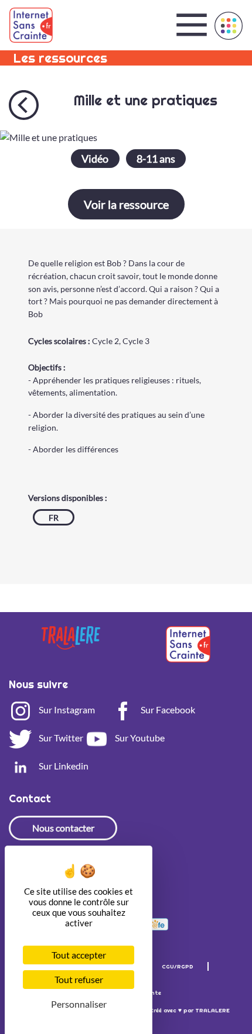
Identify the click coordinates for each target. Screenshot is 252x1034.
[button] (228, 26)
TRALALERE (212, 1010)
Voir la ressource (126, 204)
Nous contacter (63, 827)
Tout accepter (79, 954)
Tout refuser (79, 979)
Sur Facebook (167, 709)
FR (54, 518)
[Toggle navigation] (191, 25)
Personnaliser (79, 1003)
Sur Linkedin (62, 765)
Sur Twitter (60, 737)
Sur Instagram (66, 709)
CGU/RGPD (177, 966)
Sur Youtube (139, 737)
